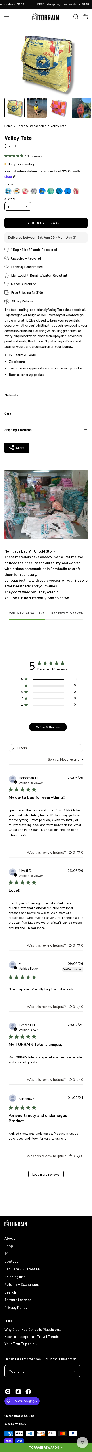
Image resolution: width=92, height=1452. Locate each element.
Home (8, 126)
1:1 (6, 1253)
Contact (11, 1261)
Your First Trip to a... (20, 1343)
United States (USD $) (19, 1416)
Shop (8, 1246)
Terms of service (18, 1299)
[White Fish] (33, 191)
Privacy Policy (15, 1307)
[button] (46, 1447)
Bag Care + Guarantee (22, 1269)
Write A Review (48, 727)
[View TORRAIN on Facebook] (28, 1391)
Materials (11, 395)
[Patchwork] (16, 191)
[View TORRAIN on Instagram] (7, 1391)
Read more (18, 835)
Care (7, 413)
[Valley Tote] (14, 108)
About (9, 1238)
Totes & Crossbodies (31, 126)
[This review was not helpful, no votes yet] (78, 852)
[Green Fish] (50, 191)
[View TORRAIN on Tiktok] (18, 1391)
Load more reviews (45, 1174)
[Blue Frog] (59, 191)
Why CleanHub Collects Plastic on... (33, 1329)
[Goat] (42, 191)
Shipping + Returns (18, 430)
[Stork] (8, 191)
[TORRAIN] (46, 16)
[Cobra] (76, 191)
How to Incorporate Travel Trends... (33, 1336)
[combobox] (65, 759)
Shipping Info (15, 1276)
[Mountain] (25, 191)
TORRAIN (20, 1424)
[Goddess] (67, 191)
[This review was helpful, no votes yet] (70, 852)
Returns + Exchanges (21, 1284)
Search (10, 1292)
